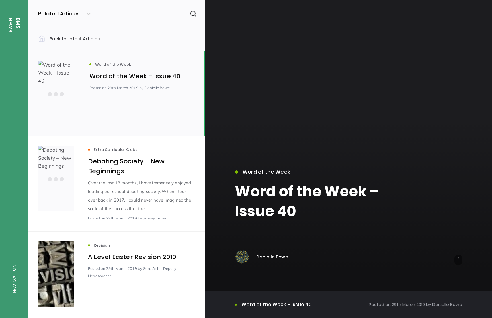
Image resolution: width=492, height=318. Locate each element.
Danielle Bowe (446, 304)
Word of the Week (266, 171)
